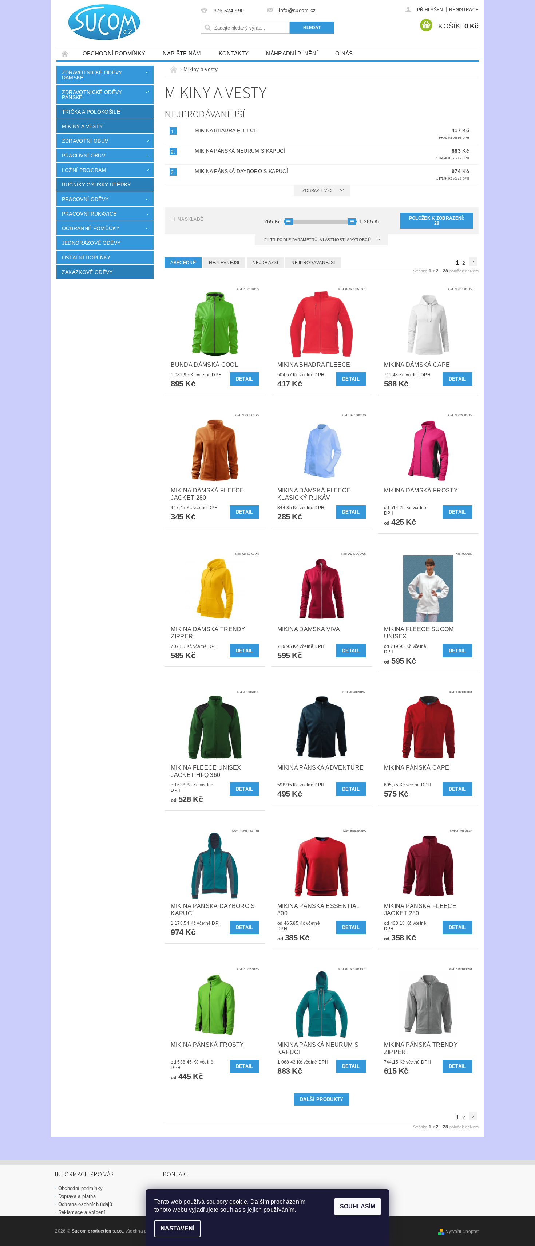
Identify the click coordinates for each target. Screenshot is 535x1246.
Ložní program (84, 170)
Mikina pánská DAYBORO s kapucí (241, 171)
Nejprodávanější (313, 262)
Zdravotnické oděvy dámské (92, 75)
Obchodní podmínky (114, 53)
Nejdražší (265, 262)
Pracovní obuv (83, 155)
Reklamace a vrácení (81, 1212)
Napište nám (182, 53)
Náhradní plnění (292, 53)
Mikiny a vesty (82, 126)
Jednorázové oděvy (91, 243)
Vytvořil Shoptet (462, 1231)
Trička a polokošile (91, 112)
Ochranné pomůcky (90, 228)
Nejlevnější (224, 262)
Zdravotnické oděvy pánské (92, 94)
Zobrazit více (318, 190)
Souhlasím (357, 1206)
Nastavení (177, 1228)
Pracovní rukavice (89, 214)
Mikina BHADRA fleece (226, 130)
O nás (344, 53)
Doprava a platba (77, 1196)
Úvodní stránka (65, 53)
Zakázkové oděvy (87, 272)
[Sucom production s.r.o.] (100, 22)
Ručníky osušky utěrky (96, 185)
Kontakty (234, 53)
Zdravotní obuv (85, 141)
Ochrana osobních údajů (85, 1204)
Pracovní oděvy (85, 199)
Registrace (464, 9)
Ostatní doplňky (86, 257)
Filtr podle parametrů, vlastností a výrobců (318, 239)
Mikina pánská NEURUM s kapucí (240, 151)
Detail (244, 379)
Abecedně (183, 262)
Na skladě (190, 219)
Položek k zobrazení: (436, 221)
